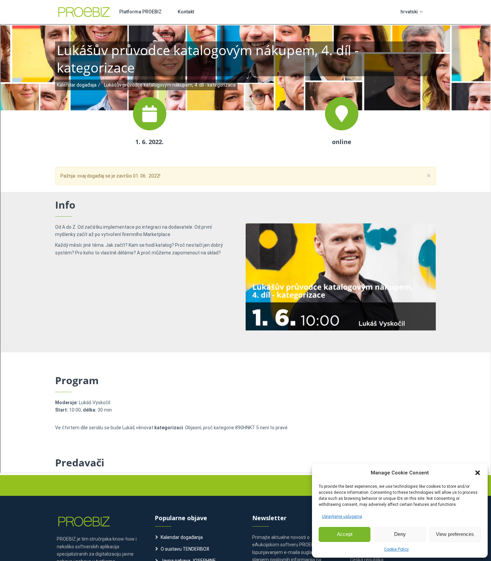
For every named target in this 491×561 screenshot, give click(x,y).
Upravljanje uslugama (342, 516)
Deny (400, 534)
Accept (344, 534)
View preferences (455, 534)
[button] (477, 472)
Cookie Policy (396, 549)
